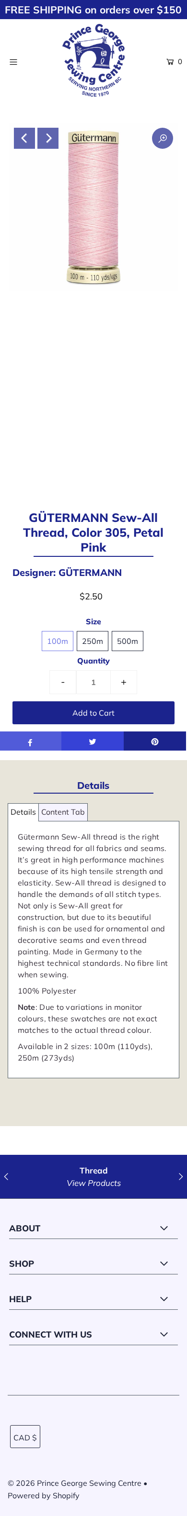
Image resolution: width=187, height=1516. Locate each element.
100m (57, 641)
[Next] (47, 138)
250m (92, 641)
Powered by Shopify (44, 1495)
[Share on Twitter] (92, 741)
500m (127, 641)
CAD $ (25, 1437)
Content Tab (63, 812)
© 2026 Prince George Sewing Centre (74, 1483)
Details (23, 812)
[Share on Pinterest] (155, 741)
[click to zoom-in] (162, 138)
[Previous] (24, 138)
